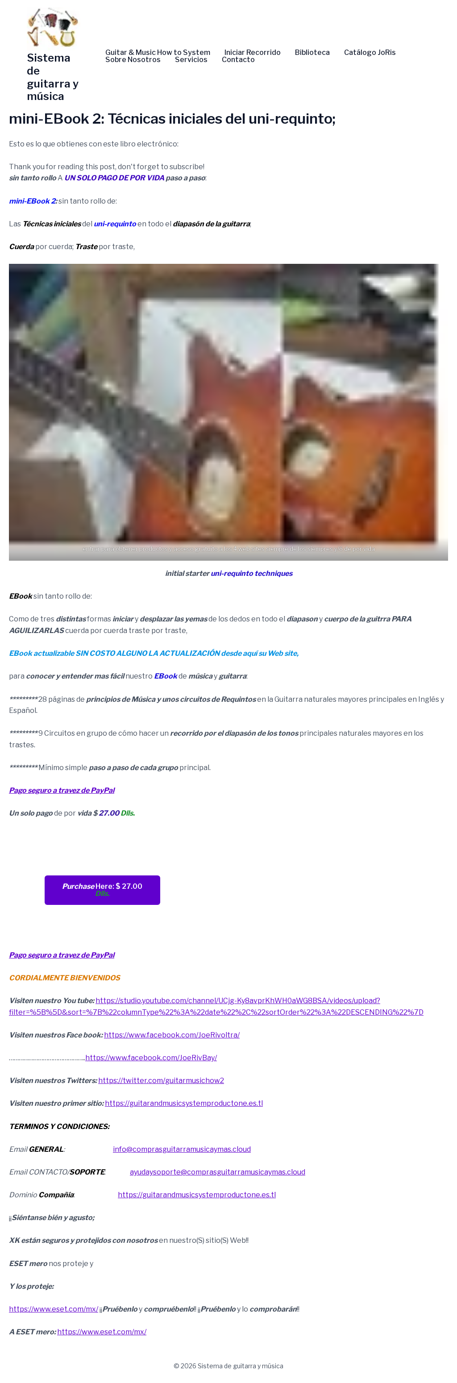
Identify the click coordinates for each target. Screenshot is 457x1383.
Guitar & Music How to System (157, 52)
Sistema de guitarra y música (53, 77)
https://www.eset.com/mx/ (53, 1309)
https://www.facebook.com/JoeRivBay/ (151, 1058)
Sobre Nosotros (133, 59)
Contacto (238, 59)
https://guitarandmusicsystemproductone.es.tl (184, 1103)
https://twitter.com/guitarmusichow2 (161, 1080)
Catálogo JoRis (370, 52)
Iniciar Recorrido (252, 52)
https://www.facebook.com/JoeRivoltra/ (172, 1035)
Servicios (191, 59)
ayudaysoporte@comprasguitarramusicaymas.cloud (217, 1172)
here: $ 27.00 (102, 890)
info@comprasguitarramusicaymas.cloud (182, 1149)
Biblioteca (312, 52)
